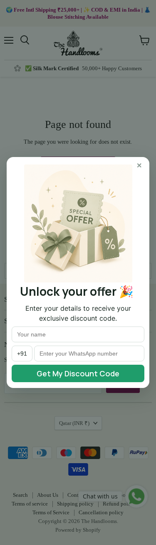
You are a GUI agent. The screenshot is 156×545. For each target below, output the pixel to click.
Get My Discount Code (78, 373)
